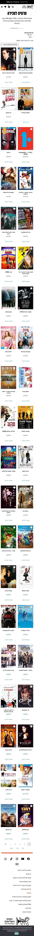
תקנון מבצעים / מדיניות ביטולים (21, 897)
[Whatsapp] (5, 858)
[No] (31, 930)
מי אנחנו (28, 874)
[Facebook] (28, 858)
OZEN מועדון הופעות (24, 904)
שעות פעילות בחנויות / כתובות (22, 878)
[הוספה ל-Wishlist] (31, 49)
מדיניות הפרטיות (26, 889)
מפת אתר (28, 908)
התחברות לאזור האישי (24, 870)
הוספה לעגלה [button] (26, 82)
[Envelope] (17, 864)
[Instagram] (17, 858)
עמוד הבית (21, 28)
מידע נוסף (26, 122)
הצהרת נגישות (27, 912)
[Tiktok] (11, 858)
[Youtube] (22, 858)
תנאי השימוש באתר (25, 882)
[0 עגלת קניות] (9, 7)
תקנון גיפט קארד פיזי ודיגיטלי (22, 885)
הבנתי (16, 933)
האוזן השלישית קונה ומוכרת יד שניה (20, 900)
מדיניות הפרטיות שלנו (12, 931)
